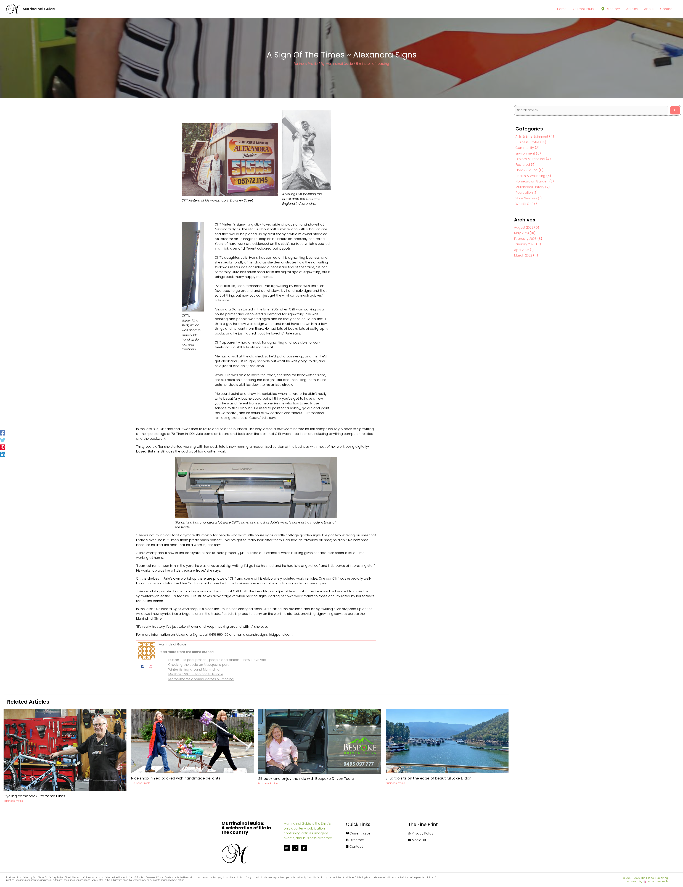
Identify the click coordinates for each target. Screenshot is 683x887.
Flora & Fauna (526, 170)
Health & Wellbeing (530, 176)
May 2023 (521, 233)
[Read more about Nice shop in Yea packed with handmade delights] (192, 741)
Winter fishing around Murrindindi (194, 669)
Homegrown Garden (531, 181)
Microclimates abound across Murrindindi (201, 679)
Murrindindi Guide (39, 8)
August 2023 (523, 227)
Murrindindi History (529, 187)
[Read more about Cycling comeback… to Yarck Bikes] (65, 749)
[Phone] (295, 848)
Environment (525, 153)
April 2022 (521, 250)
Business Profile (306, 63)
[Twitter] (2, 440)
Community (524, 147)
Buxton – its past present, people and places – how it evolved (217, 660)
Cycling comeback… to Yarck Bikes (34, 796)
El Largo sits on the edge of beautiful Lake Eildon (429, 778)
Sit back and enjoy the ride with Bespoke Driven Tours (306, 778)
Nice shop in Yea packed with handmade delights (175, 778)
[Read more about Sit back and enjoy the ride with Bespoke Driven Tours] (319, 741)
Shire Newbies (526, 198)
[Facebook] (2, 432)
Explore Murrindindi (530, 159)
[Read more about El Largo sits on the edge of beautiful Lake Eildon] (447, 741)
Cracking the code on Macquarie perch (199, 664)
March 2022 (523, 255)
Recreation (524, 192)
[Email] (287, 848)
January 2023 (524, 244)
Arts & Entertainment (531, 136)
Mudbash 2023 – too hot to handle (195, 674)
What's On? (524, 204)
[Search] (675, 110)
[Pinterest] (2, 447)
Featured (522, 164)
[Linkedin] (2, 454)
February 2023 (525, 238)
